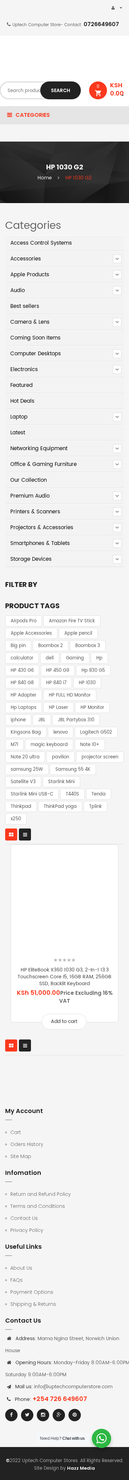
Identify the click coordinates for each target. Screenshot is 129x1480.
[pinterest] (74, 1415)
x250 (16, 819)
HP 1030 (87, 683)
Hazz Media (81, 1468)
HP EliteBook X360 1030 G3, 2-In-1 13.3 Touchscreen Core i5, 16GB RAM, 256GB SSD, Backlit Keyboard (64, 977)
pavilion (60, 757)
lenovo (60, 732)
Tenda (99, 794)
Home (44, 178)
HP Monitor (92, 707)
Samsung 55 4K (72, 769)
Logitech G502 (96, 732)
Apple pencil (78, 633)
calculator (22, 658)
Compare (91, 943)
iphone (18, 720)
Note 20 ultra (25, 757)
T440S (72, 794)
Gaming (75, 658)
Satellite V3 (23, 782)
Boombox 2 (50, 645)
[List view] (25, 834)
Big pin (18, 645)
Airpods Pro (23, 621)
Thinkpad (21, 806)
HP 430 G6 (22, 670)
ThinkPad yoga (60, 806)
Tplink (95, 806)
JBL (41, 720)
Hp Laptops (23, 707)
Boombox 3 (87, 645)
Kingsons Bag (26, 732)
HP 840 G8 (22, 683)
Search (60, 90)
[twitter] (27, 1415)
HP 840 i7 (56, 683)
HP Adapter (23, 695)
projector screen (100, 757)
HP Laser (58, 707)
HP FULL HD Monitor (70, 695)
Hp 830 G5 (93, 670)
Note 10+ (89, 744)
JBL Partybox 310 (76, 720)
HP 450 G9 (57, 670)
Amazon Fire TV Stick (72, 621)
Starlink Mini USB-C (32, 794)
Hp (99, 658)
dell (50, 658)
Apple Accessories (31, 633)
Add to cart (64, 1021)
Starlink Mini (61, 782)
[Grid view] (11, 834)
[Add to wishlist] (38, 943)
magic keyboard (49, 744)
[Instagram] (43, 1415)
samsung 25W (27, 769)
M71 (14, 744)
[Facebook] (11, 1415)
